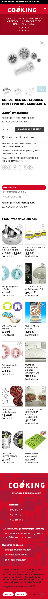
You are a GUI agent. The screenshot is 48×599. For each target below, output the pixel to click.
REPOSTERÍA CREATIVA (12, 154)
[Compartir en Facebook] (9, 167)
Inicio (9, 18)
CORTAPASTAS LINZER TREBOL (9, 455)
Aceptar (8, 594)
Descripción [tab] (9, 187)
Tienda (21, 18)
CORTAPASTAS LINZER (32, 327)
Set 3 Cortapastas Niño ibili (10, 287)
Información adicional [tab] (15, 192)
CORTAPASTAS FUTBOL (9, 327)
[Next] (41, 62)
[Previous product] (27, 29)
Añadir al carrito (29, 129)
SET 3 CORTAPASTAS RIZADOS (35, 248)
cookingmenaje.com (15, 559)
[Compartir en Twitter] (15, 167)
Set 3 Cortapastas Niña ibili (10, 366)
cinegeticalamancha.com (18, 549)
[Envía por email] (20, 167)
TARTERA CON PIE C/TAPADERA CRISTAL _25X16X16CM (34, 413)
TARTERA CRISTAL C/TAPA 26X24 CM (34, 287)
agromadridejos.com (16, 554)
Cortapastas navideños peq (9, 410)
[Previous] (6, 62)
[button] (39, 9)
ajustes (33, 585)
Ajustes (33, 594)
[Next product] (21, 29)
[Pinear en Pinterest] (25, 167)
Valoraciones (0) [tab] (12, 197)
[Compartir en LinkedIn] (30, 167)
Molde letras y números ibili (31, 455)
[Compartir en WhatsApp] (4, 167)
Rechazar (20, 594)
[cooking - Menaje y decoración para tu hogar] (22, 9)
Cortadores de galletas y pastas (27, 22)
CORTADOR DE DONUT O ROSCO (10, 248)
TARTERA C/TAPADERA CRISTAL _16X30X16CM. (32, 369)
